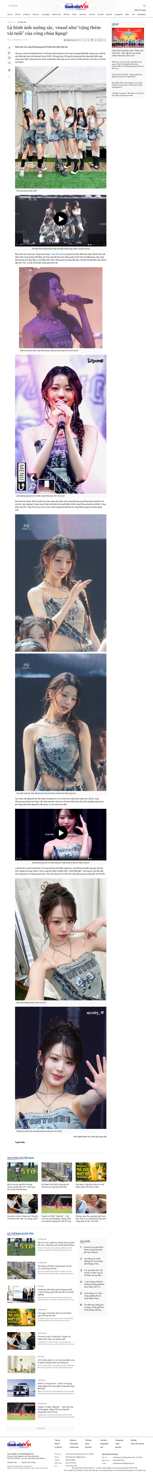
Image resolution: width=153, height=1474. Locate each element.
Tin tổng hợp (21, 22)
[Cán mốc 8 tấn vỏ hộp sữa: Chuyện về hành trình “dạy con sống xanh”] (22, 1203)
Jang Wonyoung (58, 254)
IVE (43, 53)
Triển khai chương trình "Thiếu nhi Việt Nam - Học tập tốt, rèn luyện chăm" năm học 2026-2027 (127, 53)
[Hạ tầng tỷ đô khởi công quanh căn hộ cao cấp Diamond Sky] (56, 1172)
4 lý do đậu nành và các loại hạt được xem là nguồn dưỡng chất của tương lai (56, 1361)
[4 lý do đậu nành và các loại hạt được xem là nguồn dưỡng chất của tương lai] (21, 1364)
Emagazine (118, 14)
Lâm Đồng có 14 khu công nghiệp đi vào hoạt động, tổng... (93, 1296)
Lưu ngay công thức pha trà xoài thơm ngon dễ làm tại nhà (90, 1185)
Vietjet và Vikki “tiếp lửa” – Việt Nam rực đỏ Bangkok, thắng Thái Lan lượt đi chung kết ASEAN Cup (56, 1218)
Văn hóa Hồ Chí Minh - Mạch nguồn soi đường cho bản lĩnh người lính (127, 75)
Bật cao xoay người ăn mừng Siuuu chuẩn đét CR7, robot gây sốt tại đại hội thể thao (21, 1187)
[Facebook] (9, 48)
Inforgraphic (141, 14)
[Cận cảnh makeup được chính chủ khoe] (60, 939)
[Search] (144, 5)
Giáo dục (36, 14)
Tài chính (92, 14)
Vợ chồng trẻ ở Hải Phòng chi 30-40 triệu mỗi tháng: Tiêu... (93, 1261)
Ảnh (133, 14)
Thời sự (9, 14)
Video (127, 14)
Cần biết (101, 14)
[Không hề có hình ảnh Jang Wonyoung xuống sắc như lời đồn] (60, 1068)
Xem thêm (41, 1428)
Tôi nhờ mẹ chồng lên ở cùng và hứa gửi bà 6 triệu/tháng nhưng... (94, 1307)
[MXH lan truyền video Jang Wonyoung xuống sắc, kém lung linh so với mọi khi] (60, 307)
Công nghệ (45, 14)
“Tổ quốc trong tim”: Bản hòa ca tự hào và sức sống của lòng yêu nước (128, 94)
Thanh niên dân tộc (137, 1444)
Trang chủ (10, 22)
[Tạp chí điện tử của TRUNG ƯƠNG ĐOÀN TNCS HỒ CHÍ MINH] (76, 5)
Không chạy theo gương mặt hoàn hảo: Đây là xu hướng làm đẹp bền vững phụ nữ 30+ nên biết (91, 1218)
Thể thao (66, 14)
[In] (9, 71)
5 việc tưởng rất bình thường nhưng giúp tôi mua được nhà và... (94, 1284)
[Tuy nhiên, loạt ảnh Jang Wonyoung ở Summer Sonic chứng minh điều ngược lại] (60, 722)
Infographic (104, 1444)
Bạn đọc (109, 14)
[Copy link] (9, 64)
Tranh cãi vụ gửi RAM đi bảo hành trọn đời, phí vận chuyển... (93, 1249)
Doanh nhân (56, 14)
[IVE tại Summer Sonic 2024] (60, 127)
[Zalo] (9, 53)
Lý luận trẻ (26, 14)
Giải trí (74, 14)
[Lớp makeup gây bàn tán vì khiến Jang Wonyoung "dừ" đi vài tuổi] (60, 424)
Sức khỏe (82, 14)
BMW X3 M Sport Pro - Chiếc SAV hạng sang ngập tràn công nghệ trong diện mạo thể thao (56, 1386)
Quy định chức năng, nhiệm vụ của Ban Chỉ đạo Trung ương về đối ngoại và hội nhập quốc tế (127, 85)
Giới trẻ (17, 14)
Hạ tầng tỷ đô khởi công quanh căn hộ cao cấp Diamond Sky (55, 1185)
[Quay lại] (9, 77)
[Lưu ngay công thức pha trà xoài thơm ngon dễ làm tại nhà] (91, 1172)
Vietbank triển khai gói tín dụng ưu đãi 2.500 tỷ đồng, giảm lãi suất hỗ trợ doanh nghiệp (56, 1292)
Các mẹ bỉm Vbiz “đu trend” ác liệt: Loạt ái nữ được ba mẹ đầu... (93, 1272)
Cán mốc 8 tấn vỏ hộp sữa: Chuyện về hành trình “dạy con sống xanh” (22, 1217)
